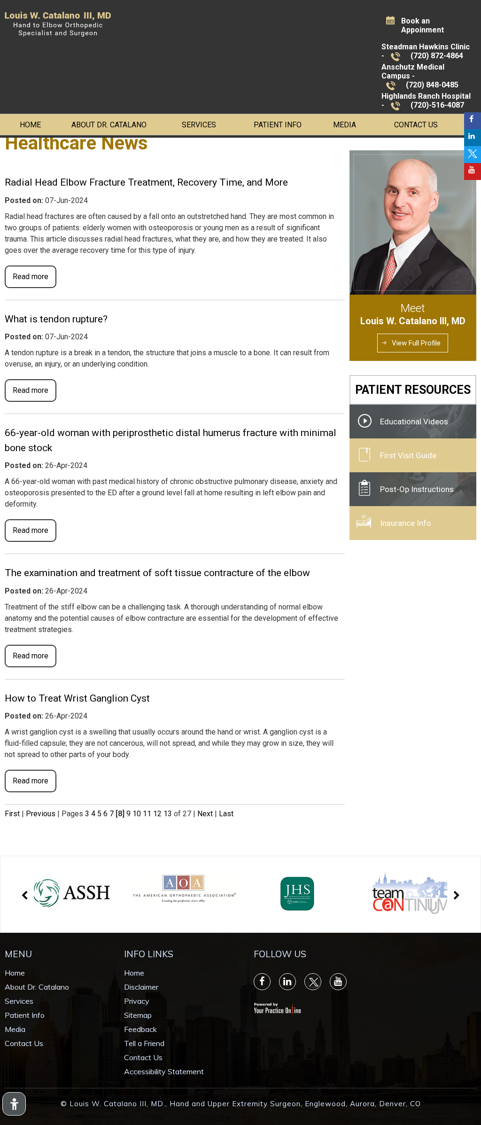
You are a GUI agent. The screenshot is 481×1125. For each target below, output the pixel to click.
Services (199, 124)
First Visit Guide (408, 455)
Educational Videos (414, 421)
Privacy (136, 1001)
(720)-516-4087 (437, 105)
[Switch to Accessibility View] (14, 1104)
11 (147, 813)
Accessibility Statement (164, 1071)
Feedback (140, 1029)
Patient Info (278, 124)
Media (344, 124)
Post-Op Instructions (417, 489)
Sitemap (138, 1015)
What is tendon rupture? (56, 319)
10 (136, 813)
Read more (30, 276)
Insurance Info (405, 523)
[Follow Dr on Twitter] (472, 154)
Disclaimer (141, 987)
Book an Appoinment (422, 25)
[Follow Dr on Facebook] (472, 120)
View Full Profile (416, 343)
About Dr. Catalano (109, 124)
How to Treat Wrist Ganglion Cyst (77, 698)
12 (157, 813)
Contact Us (416, 124)
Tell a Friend (144, 1043)
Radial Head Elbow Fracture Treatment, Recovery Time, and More (146, 182)
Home (30, 124)
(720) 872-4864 (437, 55)
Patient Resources (413, 390)
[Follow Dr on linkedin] (472, 137)
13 (167, 813)
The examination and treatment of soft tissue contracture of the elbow (157, 572)
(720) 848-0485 (432, 84)
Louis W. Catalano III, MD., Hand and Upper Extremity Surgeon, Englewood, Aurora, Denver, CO (245, 1103)
